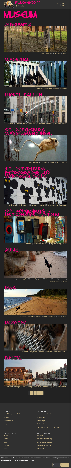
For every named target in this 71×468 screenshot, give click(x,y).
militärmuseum (23, 205)
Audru (12, 250)
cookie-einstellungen (44, 445)
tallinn (65, 124)
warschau (63, 89)
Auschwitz (18, 24)
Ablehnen (56, 465)
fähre (25, 124)
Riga (10, 287)
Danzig (13, 358)
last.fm (6, 442)
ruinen (65, 352)
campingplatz (23, 279)
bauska (25, 352)
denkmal (37, 387)
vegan (65, 244)
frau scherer (41, 417)
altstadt (40, 89)
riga (59, 317)
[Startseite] (9, 4)
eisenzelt (7, 417)
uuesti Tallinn (23, 94)
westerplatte (62, 387)
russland (52, 162)
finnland (32, 124)
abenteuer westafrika (44, 414)
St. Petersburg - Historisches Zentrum (32, 213)
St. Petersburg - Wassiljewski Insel (28, 131)
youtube (6, 439)
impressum (40, 435)
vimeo (6, 435)
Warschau (17, 59)
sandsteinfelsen (54, 281)
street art (63, 205)
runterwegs (41, 421)
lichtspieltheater (42, 424)
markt (38, 317)
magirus (31, 317)
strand (65, 281)
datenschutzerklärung (44, 439)
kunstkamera (33, 162)
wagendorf (7, 424)
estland (18, 124)
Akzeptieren (65, 465)
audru (13, 279)
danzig (29, 387)
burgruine (33, 352)
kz (52, 53)
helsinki (49, 124)
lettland (48, 279)
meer (55, 279)
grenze (40, 279)
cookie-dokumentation (45, 442)
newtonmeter (8, 421)
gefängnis (12, 205)
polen (65, 53)
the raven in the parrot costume (48, 427)
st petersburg (62, 162)
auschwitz (45, 53)
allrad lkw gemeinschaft (12, 414)
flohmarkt (41, 124)
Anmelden (40, 448)
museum (58, 53)
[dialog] (35, 462)
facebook (7, 449)
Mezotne (15, 322)
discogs (6, 445)
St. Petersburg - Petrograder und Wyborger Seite (27, 172)
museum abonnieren (4, 397)
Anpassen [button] (4, 465)
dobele (41, 352)
